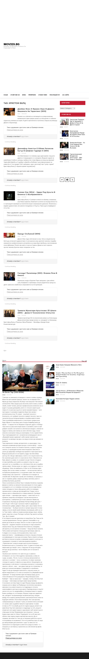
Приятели (32, 95)
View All (84, 361)
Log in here (24, 136)
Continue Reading (10, 142)
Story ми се (15, 95)
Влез (24, 95)
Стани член (42, 95)
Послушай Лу (55, 95)
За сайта (65, 95)
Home (6, 95)
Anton (19, 113)
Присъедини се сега (15, 130)
